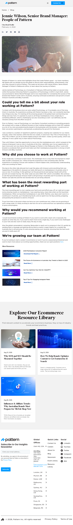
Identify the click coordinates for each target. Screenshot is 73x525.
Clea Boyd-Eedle (8, 25)
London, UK (38, 472)
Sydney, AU (38, 487)
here (61, 242)
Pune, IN (37, 501)
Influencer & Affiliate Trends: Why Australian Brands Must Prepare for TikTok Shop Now (17, 406)
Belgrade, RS (38, 508)
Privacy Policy (7, 460)
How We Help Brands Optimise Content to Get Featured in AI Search (54, 359)
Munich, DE (38, 476)
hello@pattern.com (40, 464)
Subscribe (5, 469)
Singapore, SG (39, 504)
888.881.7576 (38, 466)
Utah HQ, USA (39, 446)
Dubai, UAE (38, 479)
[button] (47, 3)
